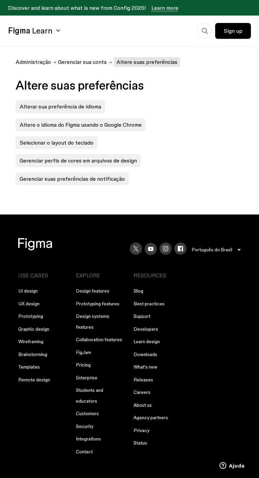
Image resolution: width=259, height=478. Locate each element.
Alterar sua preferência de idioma (60, 106)
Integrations (88, 439)
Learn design (147, 341)
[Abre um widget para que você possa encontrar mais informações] (232, 466)
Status (140, 443)
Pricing (83, 365)
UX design (28, 303)
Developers (146, 329)
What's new (145, 367)
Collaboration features (99, 339)
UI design (28, 291)
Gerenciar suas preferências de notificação (72, 179)
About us (143, 405)
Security (84, 426)
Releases (143, 379)
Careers (142, 392)
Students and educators (89, 395)
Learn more (164, 8)
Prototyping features (97, 303)
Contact (84, 451)
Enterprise (86, 377)
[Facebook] (180, 249)
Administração (33, 62)
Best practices (149, 303)
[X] (136, 249)
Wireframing (31, 341)
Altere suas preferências (146, 62)
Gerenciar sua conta (82, 62)
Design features (92, 291)
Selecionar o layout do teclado (56, 143)
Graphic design (33, 329)
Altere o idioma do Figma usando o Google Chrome (81, 125)
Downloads (145, 354)
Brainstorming (32, 354)
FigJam (83, 352)
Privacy (141, 430)
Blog (138, 291)
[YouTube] (151, 249)
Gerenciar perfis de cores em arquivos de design (78, 160)
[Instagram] (166, 249)
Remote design (34, 379)
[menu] (216, 249)
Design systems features (92, 321)
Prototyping (30, 316)
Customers (87, 413)
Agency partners (151, 417)
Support (142, 316)
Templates (29, 367)
